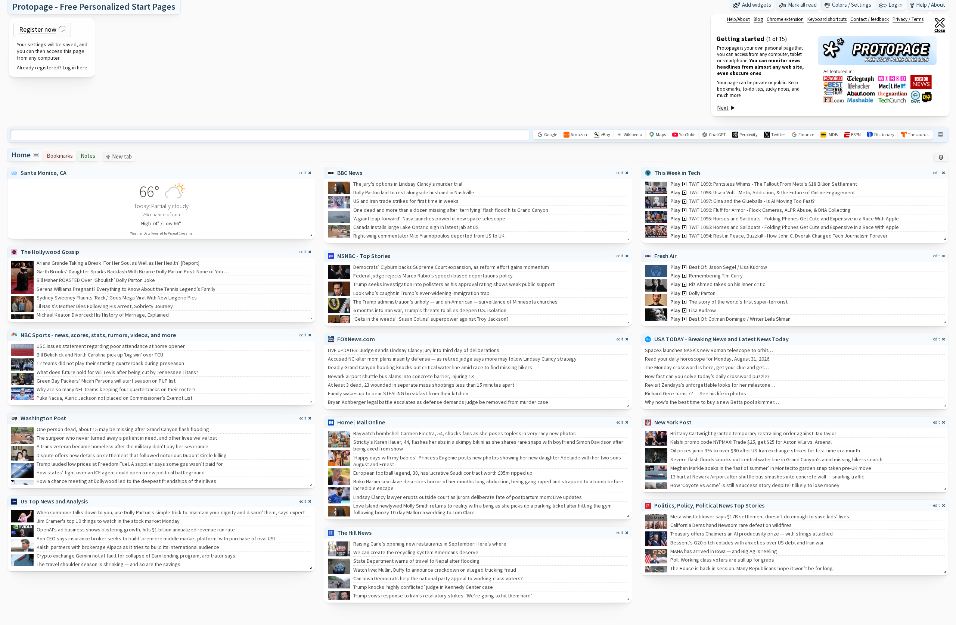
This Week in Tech (677, 172)
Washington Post (43, 418)
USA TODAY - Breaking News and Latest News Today (721, 339)
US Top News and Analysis (54, 501)
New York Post (673, 422)
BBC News (349, 172)
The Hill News (354, 532)
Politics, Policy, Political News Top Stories (709, 505)
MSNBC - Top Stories (363, 256)
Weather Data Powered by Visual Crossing (161, 233)
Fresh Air (665, 256)
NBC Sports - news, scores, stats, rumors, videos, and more (98, 335)
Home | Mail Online (361, 422)
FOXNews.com (356, 339)
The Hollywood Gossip (50, 251)
